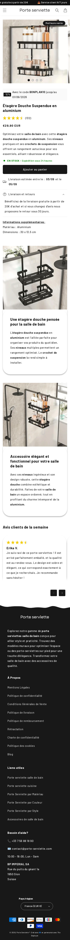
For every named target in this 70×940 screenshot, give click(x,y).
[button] (5, 10)
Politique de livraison (20, 712)
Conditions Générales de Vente (27, 704)
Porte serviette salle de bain (25, 777)
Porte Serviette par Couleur (24, 802)
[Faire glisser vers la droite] (62, 593)
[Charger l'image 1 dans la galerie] (29, 80)
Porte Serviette (23, 933)
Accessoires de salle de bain (25, 819)
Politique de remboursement (25, 720)
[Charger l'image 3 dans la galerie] (37, 80)
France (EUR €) (33, 906)
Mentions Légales (18, 687)
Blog (10, 754)
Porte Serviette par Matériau (25, 794)
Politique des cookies (21, 745)
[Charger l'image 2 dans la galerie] (33, 80)
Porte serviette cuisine (22, 785)
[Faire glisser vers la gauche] (53, 593)
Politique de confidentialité (24, 695)
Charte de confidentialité (23, 737)
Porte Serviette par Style (23, 810)
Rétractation (15, 729)
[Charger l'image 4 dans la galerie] (41, 80)
